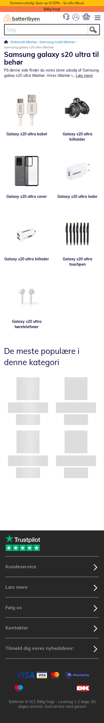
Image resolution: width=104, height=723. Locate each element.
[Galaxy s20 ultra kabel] (26, 108)
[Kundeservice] (66, 18)
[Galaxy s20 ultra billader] (26, 233)
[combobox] (52, 29)
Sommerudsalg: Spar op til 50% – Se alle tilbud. (47, 3)
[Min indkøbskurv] (86, 16)
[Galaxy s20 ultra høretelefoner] (26, 296)
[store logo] (21, 18)
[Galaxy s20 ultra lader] (77, 171)
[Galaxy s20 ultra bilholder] (77, 108)
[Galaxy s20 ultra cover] (26, 171)
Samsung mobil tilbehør (57, 42)
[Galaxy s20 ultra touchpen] (77, 233)
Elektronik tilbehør (24, 42)
